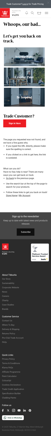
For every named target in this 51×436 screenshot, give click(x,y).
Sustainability (8, 283)
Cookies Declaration (11, 385)
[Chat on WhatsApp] (13, 419)
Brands (5, 309)
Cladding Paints (9, 398)
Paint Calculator (9, 376)
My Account (24, 195)
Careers (5, 296)
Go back (10, 178)
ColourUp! (6, 380)
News (4, 292)
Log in (25, 4)
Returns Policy (8, 333)
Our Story (6, 279)
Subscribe (25, 232)
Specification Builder (11, 393)
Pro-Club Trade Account (13, 338)
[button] (27, 13)
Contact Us (7, 320)
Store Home (11, 195)
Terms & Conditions (11, 363)
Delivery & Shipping (10, 329)
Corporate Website (10, 287)
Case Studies (8, 305)
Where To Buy (8, 325)
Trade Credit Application (13, 389)
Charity (5, 300)
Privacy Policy (8, 359)
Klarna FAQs (7, 367)
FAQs (4, 342)
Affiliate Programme (11, 372)
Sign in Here (15, 123)
